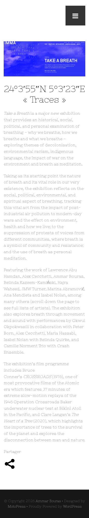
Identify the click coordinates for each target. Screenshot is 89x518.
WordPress (72, 506)
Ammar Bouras (48, 501)
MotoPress (16, 506)
